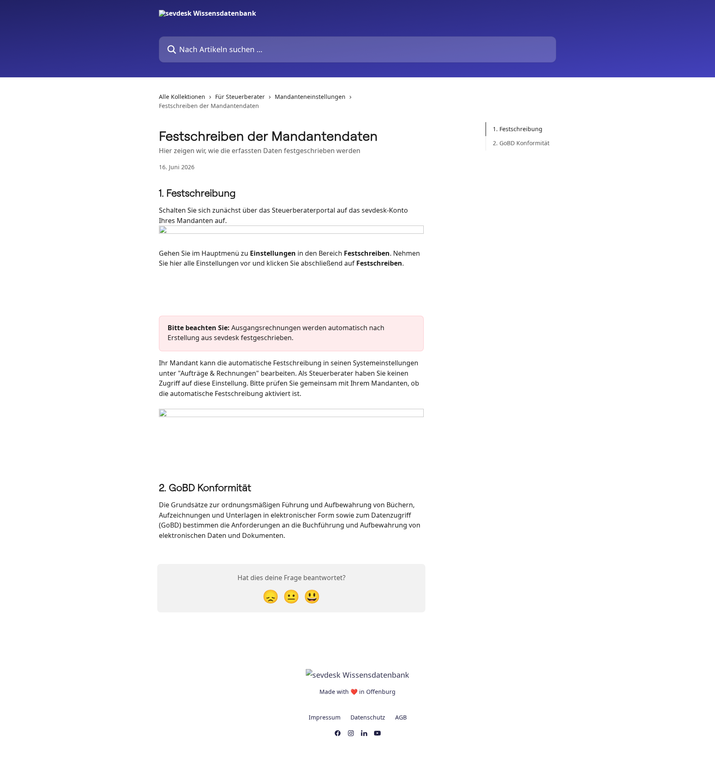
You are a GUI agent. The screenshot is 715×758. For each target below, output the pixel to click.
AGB (401, 717)
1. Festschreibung (517, 129)
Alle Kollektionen (182, 97)
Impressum (325, 717)
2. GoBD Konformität (521, 143)
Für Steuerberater (240, 97)
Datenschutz (367, 717)
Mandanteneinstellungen (310, 97)
